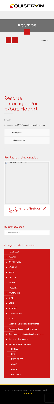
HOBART (17, 125)
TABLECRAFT (14, 288)
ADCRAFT (13, 308)
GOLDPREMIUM (15, 262)
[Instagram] (28, 398)
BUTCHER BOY (17, 359)
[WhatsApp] (25, 398)
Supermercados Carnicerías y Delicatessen (26, 334)
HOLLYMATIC (16, 375)
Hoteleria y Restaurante (18, 339)
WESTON (12, 277)
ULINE (11, 298)
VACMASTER (14, 293)
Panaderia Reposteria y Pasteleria (23, 329)
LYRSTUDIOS (27, 394)
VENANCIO (13, 267)
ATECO (12, 272)
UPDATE (12, 319)
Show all (44, 40)
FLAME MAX (14, 252)
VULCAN (12, 257)
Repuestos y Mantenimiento (33, 125)
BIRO (13, 354)
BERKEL (14, 349)
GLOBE (14, 364)
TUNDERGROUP (15, 313)
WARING (12, 283)
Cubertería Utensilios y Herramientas (24, 324)
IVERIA (11, 303)
